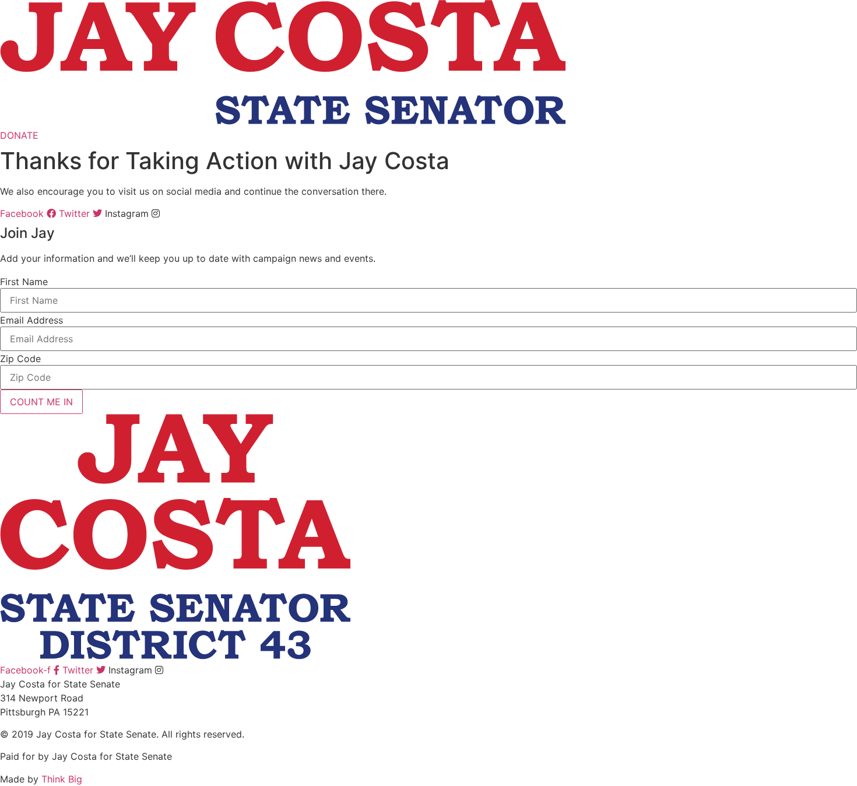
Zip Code (20, 358)
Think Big (61, 779)
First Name (24, 281)
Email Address (31, 320)
